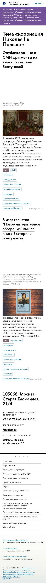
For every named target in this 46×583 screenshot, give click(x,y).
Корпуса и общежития (12, 482)
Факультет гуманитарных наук (19, 4)
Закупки (6, 486)
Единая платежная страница (14, 523)
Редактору (6, 582)
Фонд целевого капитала (13, 495)
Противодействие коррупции (15, 499)
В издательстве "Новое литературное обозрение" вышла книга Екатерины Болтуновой (21, 229)
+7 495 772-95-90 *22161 (19, 419)
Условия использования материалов (16, 570)
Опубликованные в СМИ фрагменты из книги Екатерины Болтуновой (20, 59)
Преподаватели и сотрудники (15, 478)
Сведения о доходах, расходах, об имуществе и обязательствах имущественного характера (17, 505)
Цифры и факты (9, 465)
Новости (6, 23)
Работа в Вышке (9, 527)
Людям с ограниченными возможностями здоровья (20, 517)
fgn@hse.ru (10, 429)
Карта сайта (7, 578)
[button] (15, 457)
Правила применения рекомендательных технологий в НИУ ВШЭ (18, 575)
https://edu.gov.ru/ (10, 548)
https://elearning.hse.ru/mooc (15, 556)
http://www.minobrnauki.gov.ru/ (15, 540)
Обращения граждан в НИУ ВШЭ (16, 491)
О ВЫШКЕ (7, 461)
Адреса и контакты (29, 568)
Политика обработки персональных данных (19, 572)
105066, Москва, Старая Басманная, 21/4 (21, 399)
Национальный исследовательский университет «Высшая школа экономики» (21, 11)
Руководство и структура (13, 469)
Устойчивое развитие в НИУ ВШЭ (17, 474)
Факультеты (8, 14)
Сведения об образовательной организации (21, 512)
